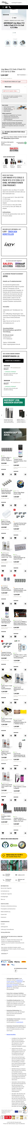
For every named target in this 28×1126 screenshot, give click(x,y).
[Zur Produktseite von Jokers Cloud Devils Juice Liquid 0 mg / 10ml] (10, 800)
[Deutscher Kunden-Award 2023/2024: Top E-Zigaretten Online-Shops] (24, 1118)
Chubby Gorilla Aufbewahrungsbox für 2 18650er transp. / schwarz (20, 722)
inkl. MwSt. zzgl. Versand (5, 465)
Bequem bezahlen (11, 1034)
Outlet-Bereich (19, 1022)
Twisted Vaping (6, 618)
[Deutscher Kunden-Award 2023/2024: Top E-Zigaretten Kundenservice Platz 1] (16, 1118)
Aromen (12, 981)
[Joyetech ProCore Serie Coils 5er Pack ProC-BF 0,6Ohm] (6, 644)
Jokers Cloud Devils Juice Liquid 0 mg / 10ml (6, 786)
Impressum (3, 917)
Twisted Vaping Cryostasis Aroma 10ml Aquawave (6, 621)
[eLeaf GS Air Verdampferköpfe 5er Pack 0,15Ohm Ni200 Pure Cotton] (20, 744)
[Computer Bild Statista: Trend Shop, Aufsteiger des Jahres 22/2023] (6, 1118)
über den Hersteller (9, 232)
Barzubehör (15, 984)
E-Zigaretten (19, 980)
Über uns (3, 899)
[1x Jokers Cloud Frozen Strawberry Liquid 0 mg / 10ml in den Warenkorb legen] (2, 571)
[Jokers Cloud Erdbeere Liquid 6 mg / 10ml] (6, 743)
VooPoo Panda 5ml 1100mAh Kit (12, 166)
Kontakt (3, 924)
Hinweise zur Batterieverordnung (9, 906)
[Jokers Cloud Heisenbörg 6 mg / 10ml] (20, 678)
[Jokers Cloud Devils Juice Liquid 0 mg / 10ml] (6, 776)
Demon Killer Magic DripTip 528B (19, 493)
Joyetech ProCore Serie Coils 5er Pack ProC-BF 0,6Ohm (6, 654)
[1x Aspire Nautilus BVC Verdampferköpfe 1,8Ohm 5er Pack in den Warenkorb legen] (2, 505)
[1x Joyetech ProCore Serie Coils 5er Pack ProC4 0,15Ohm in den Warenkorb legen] (15, 538)
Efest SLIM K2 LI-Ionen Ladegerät (20, 787)
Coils (16, 554)
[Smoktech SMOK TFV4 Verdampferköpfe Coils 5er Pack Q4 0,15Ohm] (6, 808)
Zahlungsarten (4, 926)
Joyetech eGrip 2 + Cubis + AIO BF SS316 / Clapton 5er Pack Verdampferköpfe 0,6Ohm (20, 819)
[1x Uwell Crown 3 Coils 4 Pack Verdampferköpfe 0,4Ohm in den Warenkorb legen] (2, 735)
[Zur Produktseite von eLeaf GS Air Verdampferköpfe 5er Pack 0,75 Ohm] (25, 571)
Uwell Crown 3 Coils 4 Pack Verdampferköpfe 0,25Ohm (6, 687)
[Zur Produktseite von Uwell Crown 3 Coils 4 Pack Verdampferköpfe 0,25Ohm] (10, 702)
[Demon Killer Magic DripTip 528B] (20, 483)
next (24, 163)
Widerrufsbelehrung (5, 911)
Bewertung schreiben (12, 360)
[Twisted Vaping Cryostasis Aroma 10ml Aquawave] (6, 611)
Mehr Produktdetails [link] (21, 74)
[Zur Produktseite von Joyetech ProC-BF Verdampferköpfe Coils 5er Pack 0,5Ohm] (25, 603)
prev (3, 163)
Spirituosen (9, 984)
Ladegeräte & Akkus (19, 719)
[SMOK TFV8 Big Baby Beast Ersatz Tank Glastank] (6, 513)
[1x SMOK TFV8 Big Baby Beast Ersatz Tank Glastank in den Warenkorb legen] (2, 538)
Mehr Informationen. (6, 145)
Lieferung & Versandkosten (7, 929)
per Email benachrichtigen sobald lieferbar (13, 132)
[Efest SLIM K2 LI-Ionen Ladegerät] (20, 777)
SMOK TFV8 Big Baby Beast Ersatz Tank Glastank (6, 523)
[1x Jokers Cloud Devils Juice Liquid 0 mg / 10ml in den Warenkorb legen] (2, 800)
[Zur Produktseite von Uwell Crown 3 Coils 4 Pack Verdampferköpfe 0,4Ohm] (10, 735)
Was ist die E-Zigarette (6, 888)
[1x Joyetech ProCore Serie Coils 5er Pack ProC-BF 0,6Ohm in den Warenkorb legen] (2, 669)
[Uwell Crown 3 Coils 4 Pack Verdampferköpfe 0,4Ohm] (6, 710)
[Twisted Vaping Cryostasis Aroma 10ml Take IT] (20, 450)
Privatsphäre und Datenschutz (8, 909)
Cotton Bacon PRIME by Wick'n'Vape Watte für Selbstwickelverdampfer (20, 623)
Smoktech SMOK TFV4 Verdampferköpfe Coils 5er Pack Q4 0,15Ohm (6, 817)
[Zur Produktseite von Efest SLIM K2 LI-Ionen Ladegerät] (25, 800)
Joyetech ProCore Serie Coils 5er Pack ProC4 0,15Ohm (20, 524)
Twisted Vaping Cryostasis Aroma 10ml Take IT (20, 461)
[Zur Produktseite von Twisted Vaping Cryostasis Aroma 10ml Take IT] (25, 474)
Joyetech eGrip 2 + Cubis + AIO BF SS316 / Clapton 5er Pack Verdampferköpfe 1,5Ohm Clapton (6, 459)
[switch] (24, 1112)
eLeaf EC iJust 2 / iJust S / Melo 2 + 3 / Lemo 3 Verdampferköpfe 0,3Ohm (20, 656)
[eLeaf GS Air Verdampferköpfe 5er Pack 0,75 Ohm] (20, 547)
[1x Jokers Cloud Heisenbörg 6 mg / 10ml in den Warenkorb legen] (15, 702)
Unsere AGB (4, 914)
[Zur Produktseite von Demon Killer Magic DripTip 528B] (25, 505)
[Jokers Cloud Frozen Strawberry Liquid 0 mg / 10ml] (6, 546)
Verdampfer (19, 981)
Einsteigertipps (4, 896)
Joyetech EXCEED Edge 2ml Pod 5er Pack (5, 166)
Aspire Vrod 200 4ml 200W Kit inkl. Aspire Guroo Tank (19, 166)
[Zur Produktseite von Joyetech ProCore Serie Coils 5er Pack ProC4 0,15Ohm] (25, 538)
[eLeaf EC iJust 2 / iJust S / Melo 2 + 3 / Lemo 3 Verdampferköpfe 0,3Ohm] (20, 645)
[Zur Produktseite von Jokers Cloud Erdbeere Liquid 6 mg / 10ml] (10, 768)
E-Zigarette (5, 585)
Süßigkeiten (9, 986)
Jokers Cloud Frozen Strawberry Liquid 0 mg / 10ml (6, 555)
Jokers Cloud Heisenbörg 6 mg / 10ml (19, 689)
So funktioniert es (5, 891)
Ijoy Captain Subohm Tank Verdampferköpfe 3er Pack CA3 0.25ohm (6, 588)
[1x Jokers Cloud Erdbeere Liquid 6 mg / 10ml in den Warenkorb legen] (2, 768)
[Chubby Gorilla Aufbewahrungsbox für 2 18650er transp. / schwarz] (20, 711)
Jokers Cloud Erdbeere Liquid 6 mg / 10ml (6, 753)
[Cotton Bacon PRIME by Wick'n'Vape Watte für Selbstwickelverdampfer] (20, 612)
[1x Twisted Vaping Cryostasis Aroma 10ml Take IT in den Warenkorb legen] (15, 474)
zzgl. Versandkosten (8, 78)
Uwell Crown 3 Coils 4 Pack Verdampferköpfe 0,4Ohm (6, 720)
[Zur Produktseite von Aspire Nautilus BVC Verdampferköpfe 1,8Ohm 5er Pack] (10, 505)
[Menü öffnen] (3, 7)
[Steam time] (4, 2)
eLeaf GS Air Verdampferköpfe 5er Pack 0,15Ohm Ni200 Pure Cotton (19, 755)
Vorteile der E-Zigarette (6, 893)
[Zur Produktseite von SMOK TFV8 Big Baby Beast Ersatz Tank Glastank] (10, 538)
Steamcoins (7, 138)
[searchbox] (18, 3)
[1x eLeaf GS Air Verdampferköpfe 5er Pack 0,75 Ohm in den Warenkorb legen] (15, 571)
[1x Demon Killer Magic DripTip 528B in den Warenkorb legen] (15, 505)
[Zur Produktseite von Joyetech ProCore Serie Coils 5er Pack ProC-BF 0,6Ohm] (10, 669)
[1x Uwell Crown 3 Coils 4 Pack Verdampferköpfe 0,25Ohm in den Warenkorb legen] (2, 702)
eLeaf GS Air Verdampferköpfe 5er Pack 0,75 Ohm (19, 557)
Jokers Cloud (5, 552)
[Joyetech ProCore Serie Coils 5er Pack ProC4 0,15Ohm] (20, 514)
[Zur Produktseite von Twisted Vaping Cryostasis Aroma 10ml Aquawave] (10, 636)
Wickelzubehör (18, 620)
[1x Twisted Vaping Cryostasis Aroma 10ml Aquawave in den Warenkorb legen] (2, 636)
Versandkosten (21, 1123)
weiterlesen (4, 953)
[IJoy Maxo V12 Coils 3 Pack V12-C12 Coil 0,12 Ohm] (14, 34)
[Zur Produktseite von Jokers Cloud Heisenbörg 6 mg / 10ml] (25, 702)
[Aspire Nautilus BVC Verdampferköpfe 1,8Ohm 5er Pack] (6, 482)
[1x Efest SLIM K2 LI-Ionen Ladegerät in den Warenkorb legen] (15, 800)
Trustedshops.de (16, 367)
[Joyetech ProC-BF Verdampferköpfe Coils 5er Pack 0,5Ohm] (20, 580)
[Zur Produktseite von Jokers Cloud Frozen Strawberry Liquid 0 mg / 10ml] (10, 571)
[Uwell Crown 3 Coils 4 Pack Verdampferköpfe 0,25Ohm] (6, 677)
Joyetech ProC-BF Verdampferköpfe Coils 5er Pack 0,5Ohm (20, 590)
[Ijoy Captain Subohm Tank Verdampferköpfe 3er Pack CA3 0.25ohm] (6, 579)
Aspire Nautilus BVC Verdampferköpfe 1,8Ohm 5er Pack (6, 492)
